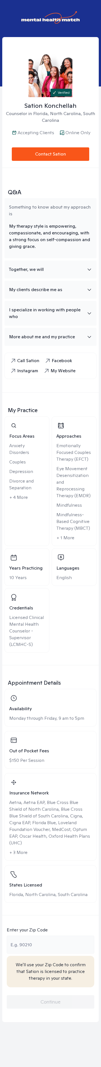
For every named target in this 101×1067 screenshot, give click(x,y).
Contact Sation (50, 154)
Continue (50, 1002)
